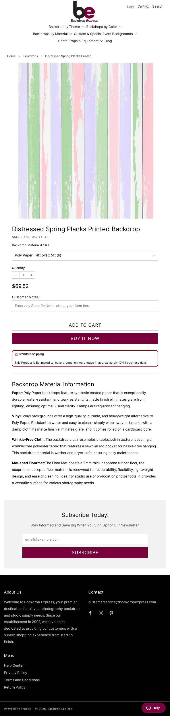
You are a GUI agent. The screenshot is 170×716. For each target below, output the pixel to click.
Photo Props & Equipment (78, 41)
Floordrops (30, 56)
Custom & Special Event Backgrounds (103, 34)
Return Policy (15, 687)
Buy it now (85, 338)
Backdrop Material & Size (31, 245)
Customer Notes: (25, 297)
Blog (108, 41)
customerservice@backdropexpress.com (122, 602)
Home (11, 56)
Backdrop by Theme (64, 27)
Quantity (18, 268)
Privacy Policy (15, 673)
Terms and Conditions (22, 680)
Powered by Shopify (17, 708)
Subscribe (85, 552)
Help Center (14, 665)
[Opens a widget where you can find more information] (153, 708)
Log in (131, 6)
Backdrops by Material (50, 34)
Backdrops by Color (101, 27)
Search (157, 6)
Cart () (143, 6)
